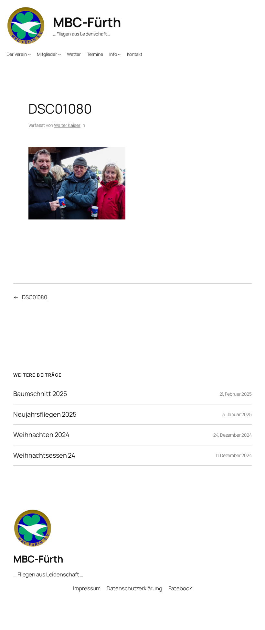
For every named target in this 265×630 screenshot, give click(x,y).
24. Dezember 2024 (232, 435)
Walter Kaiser (67, 125)
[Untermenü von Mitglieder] (59, 54)
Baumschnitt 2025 (40, 393)
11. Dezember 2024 (234, 455)
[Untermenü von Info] (119, 54)
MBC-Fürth (87, 22)
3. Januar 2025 (237, 414)
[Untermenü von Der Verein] (29, 54)
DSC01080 (34, 297)
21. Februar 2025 (235, 394)
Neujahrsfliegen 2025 (45, 414)
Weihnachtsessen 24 (44, 455)
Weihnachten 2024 (41, 434)
